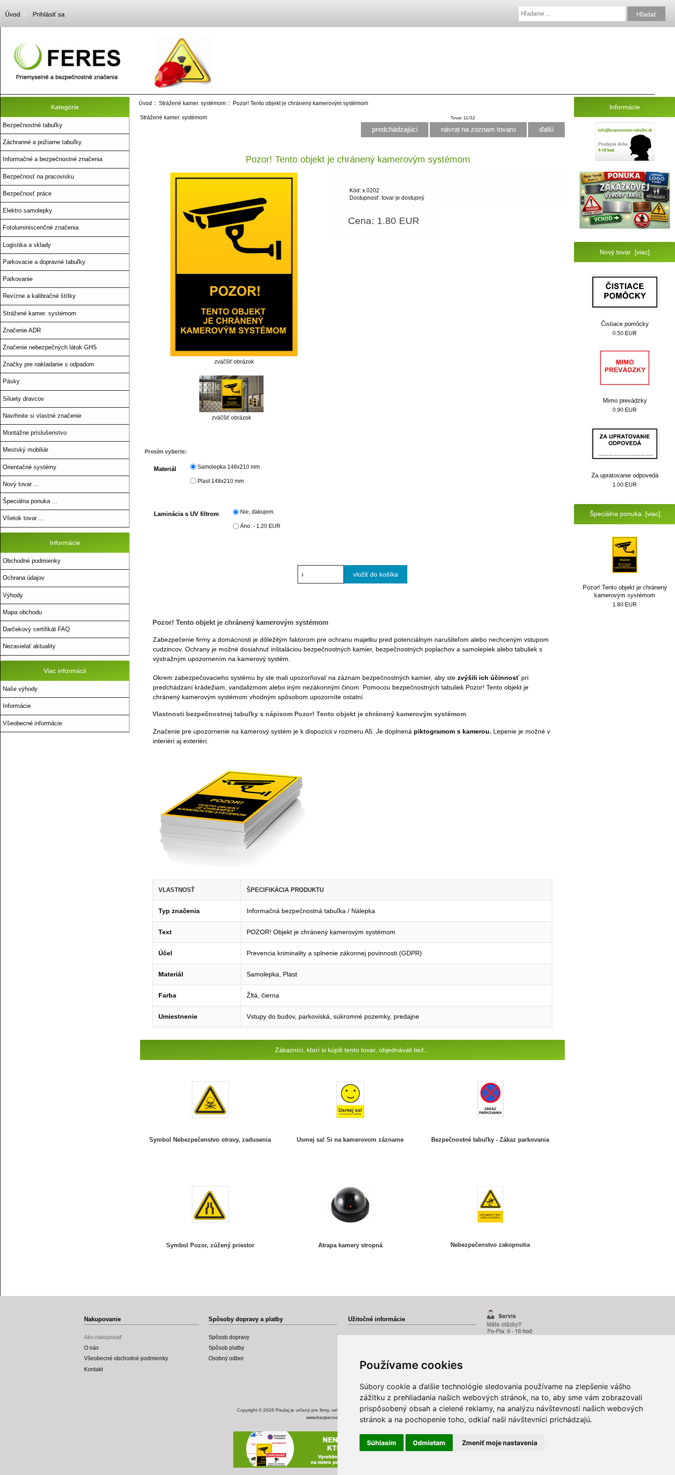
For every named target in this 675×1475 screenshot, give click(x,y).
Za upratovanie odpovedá (624, 475)
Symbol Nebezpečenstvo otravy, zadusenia (210, 1139)
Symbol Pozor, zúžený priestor (210, 1245)
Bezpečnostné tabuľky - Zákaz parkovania (490, 1139)
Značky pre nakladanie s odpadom (48, 364)
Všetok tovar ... (23, 518)
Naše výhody (20, 688)
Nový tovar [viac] (625, 252)
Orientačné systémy (29, 467)
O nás (91, 1348)
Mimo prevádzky (625, 400)
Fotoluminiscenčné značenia (41, 227)
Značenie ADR (22, 330)
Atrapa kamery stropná (350, 1245)
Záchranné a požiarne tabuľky (42, 142)
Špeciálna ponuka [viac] (625, 513)
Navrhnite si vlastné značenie (42, 415)
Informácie (17, 705)
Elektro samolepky (27, 210)
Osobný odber (226, 1358)
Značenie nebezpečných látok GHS (50, 347)
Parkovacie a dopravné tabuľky (44, 261)
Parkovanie (18, 278)
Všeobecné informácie (32, 723)
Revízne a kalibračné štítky (39, 295)
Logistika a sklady (27, 244)
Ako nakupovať (103, 1337)
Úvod (12, 14)
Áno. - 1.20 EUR (260, 526)
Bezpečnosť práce (27, 193)
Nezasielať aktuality (29, 646)
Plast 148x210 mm (220, 481)
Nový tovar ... (21, 484)
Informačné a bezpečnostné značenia (52, 159)
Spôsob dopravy (228, 1337)
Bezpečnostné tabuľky (32, 125)
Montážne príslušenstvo (35, 432)
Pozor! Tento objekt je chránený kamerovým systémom (625, 591)
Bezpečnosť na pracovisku (38, 176)
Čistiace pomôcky (625, 323)
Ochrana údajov (24, 577)
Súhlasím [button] (381, 1443)
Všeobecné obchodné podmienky (126, 1358)
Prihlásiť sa (49, 14)
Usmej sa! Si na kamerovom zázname (350, 1139)
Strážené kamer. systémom (192, 103)
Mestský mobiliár (25, 449)
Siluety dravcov (23, 398)
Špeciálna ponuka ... (30, 501)
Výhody (13, 595)
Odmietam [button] (429, 1443)
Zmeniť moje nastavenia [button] (499, 1443)
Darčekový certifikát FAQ (36, 629)
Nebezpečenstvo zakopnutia (490, 1244)
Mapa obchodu (22, 612)
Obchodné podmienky (32, 560)
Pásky (11, 381)
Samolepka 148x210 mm (228, 467)
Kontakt (93, 1369)
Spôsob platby (226, 1348)
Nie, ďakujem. (257, 512)
